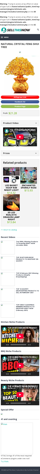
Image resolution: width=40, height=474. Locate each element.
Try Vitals (4, 461)
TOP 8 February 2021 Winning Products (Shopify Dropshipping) (27, 275)
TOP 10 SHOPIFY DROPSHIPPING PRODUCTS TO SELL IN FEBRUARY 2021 (27, 291)
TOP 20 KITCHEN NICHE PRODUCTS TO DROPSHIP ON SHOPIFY (27, 259)
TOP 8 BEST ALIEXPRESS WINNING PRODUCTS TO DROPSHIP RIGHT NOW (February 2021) (25, 307)
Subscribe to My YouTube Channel (27, 470)
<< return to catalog (9, 230)
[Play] (4, 345)
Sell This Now (10, 470)
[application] (20, 336)
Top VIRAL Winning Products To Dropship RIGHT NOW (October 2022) (27, 243)
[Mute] (33, 345)
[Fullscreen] (36, 345)
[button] (5, 37)
